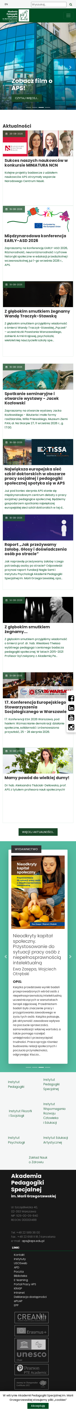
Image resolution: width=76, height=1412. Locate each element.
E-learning (21, 1280)
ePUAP (18, 1301)
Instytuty (20, 1259)
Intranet (19, 1293)
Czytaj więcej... (26, 98)
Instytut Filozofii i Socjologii (20, 1113)
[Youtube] (71, 717)
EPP (16, 1305)
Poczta (19, 1272)
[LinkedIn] (71, 707)
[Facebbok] (71, 698)
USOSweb (20, 1263)
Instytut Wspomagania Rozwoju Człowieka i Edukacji (54, 1113)
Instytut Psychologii (16, 1140)
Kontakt (19, 1255)
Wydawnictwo (26, 849)
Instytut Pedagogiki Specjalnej (51, 1084)
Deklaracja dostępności (30, 1297)
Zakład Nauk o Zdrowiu (38, 1159)
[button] (5, 67)
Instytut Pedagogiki (16, 1084)
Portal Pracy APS (25, 1284)
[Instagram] (71, 727)
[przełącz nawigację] (68, 15)
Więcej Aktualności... (38, 832)
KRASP (18, 1288)
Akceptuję (38, 1406)
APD (16, 1267)
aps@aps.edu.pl (33, 1241)
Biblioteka (20, 1276)
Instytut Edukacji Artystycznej (55, 1140)
